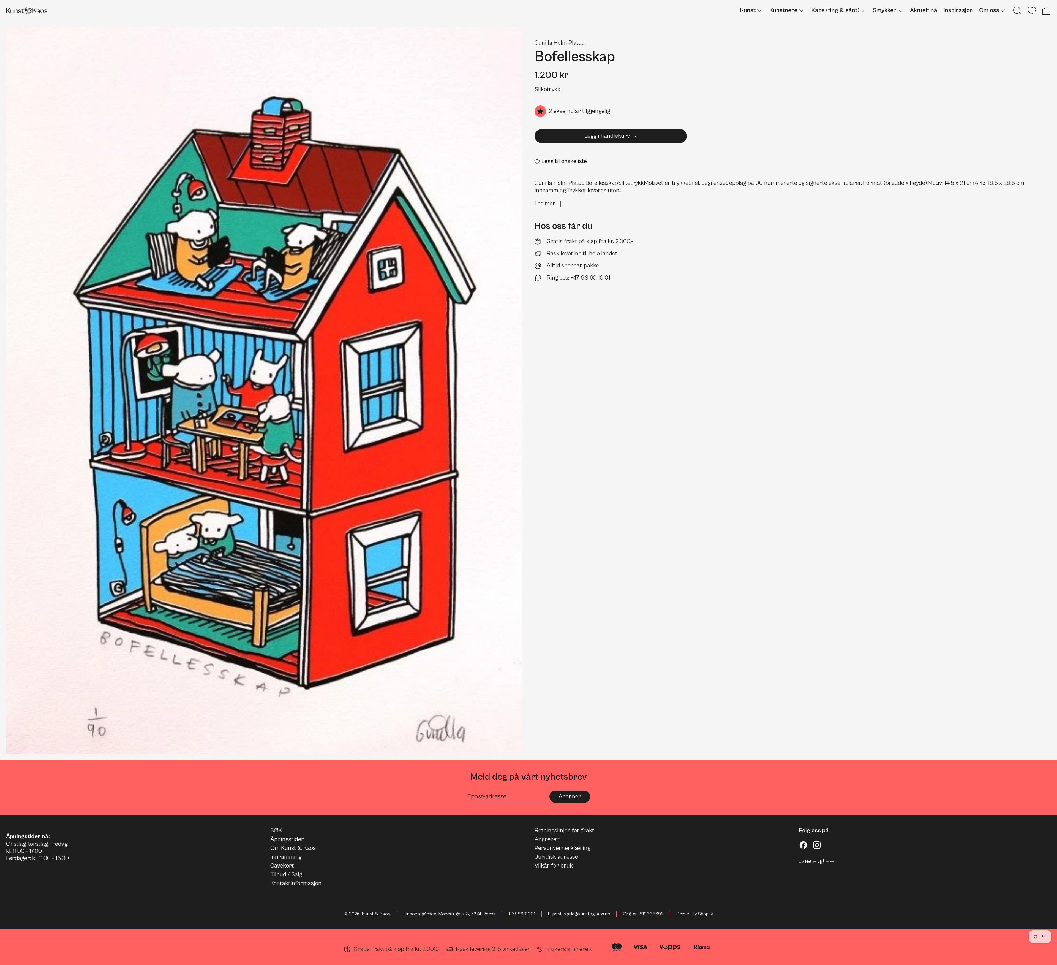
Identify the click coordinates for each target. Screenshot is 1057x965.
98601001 (525, 914)
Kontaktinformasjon (296, 883)
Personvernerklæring (562, 848)
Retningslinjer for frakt (564, 830)
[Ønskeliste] (1032, 10)
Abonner (570, 796)
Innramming (286, 856)
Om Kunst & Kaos (293, 848)
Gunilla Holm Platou (560, 42)
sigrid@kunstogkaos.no (587, 914)
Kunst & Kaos (376, 914)
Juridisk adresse (556, 856)
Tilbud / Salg (286, 874)
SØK (276, 830)
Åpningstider (287, 839)
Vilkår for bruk (554, 865)
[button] (1017, 10)
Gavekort (282, 865)
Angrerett (547, 839)
